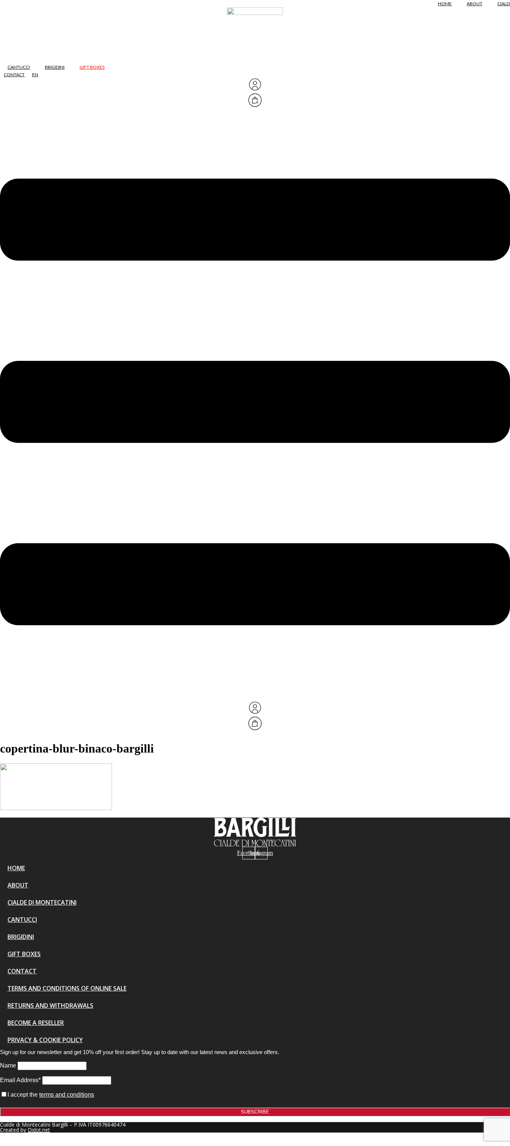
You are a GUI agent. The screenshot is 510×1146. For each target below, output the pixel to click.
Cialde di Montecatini (42, 902)
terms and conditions (66, 1094)
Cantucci (18, 67)
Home (445, 3)
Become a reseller (35, 1023)
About (474, 3)
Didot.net (39, 1129)
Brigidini (55, 67)
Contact (14, 74)
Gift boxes (92, 67)
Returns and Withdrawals (50, 1005)
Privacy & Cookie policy (45, 1040)
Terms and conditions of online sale (67, 988)
